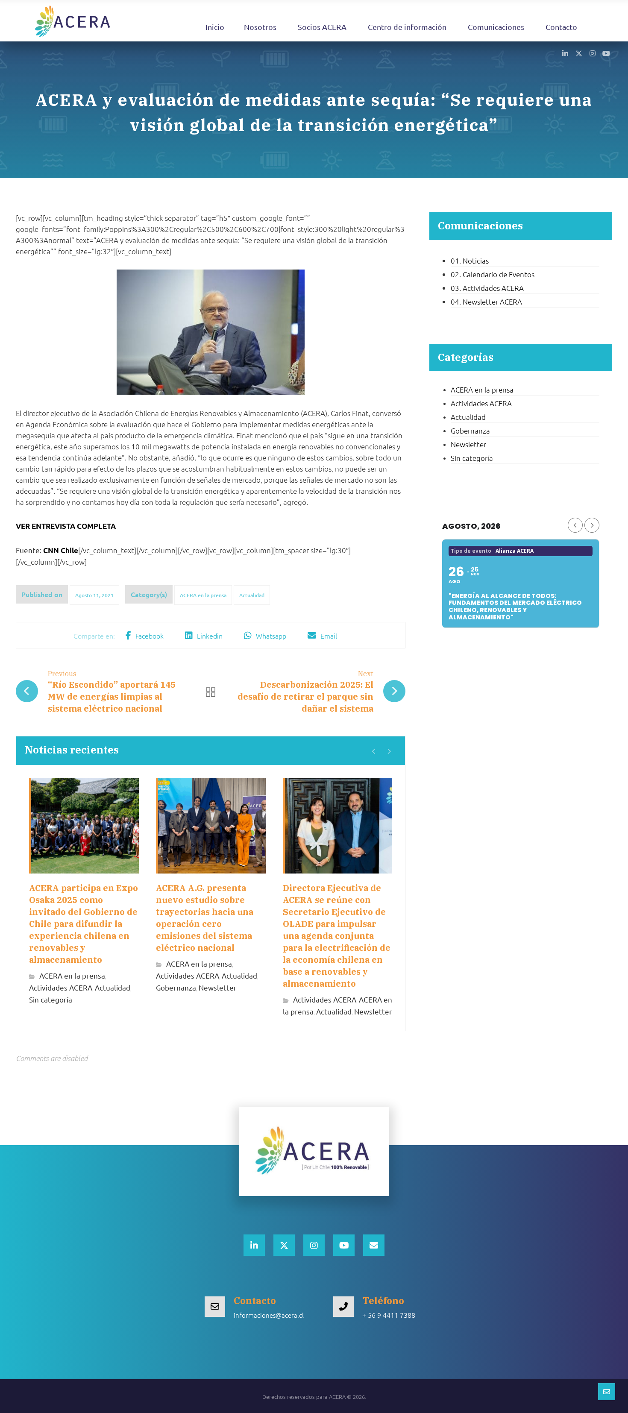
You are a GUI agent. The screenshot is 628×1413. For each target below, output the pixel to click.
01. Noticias (470, 260)
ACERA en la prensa (203, 595)
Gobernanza (176, 987)
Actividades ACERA (60, 987)
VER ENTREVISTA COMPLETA (66, 526)
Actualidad (251, 595)
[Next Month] (591, 525)
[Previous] (374, 751)
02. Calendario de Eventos (492, 274)
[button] (565, 53)
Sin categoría (50, 999)
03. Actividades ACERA (487, 288)
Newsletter (218, 987)
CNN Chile (60, 550)
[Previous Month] (575, 525)
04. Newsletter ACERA (486, 301)
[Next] (389, 751)
